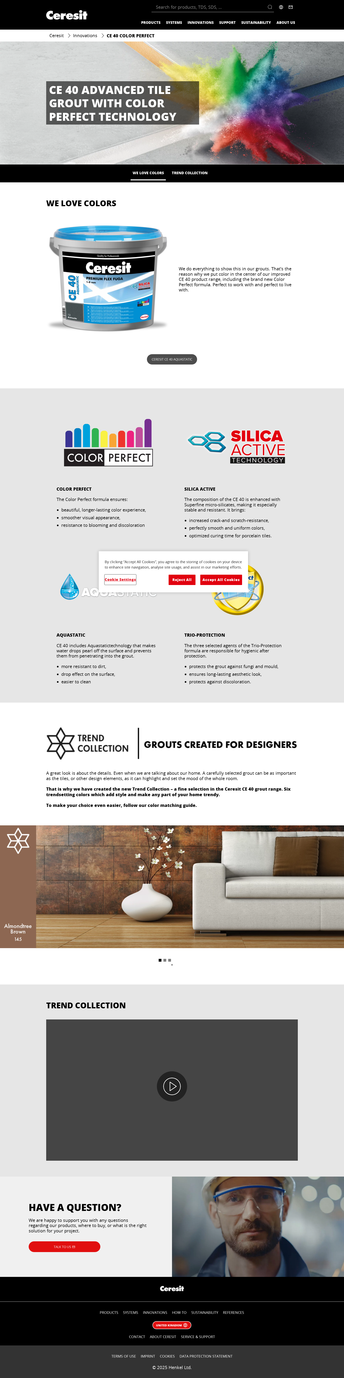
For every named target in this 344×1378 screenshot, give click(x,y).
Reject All (182, 579)
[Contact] (290, 7)
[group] (172, 894)
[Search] (271, 7)
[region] (173, 571)
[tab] (160, 960)
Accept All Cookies (221, 579)
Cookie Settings (120, 579)
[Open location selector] (281, 7)
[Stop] (172, 965)
